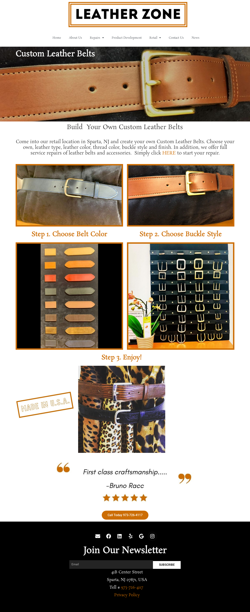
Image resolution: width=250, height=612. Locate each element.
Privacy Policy (127, 595)
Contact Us (176, 38)
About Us (75, 38)
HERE (169, 153)
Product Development (127, 38)
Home (57, 38)
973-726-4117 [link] (132, 587)
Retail (153, 38)
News (195, 38)
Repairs (95, 38)
